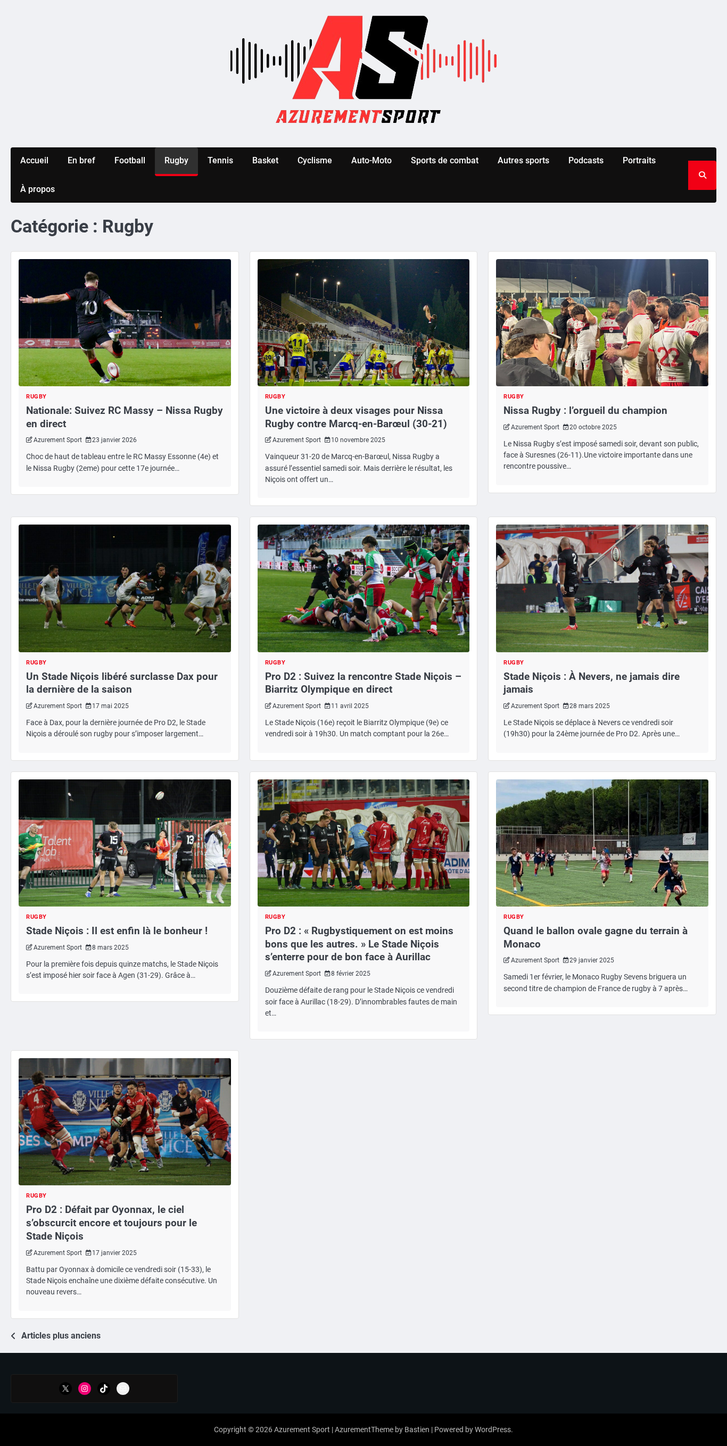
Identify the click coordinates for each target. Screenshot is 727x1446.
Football (129, 160)
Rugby (176, 160)
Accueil (34, 160)
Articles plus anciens (61, 1336)
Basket (265, 160)
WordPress (493, 1429)
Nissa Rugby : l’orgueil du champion (585, 410)
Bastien (416, 1429)
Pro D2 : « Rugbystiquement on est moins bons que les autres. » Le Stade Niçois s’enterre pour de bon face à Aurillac (359, 944)
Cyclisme (315, 160)
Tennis (220, 160)
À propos (37, 189)
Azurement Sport (58, 440)
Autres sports (523, 160)
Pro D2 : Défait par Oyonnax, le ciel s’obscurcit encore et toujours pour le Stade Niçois (111, 1222)
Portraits (639, 160)
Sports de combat (444, 160)
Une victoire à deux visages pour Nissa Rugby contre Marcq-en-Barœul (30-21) (357, 417)
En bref (81, 160)
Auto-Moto (371, 160)
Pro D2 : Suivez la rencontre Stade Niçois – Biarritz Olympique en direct (363, 683)
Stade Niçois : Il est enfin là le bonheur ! (117, 931)
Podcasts (586, 160)
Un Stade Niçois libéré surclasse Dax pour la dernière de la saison (122, 683)
